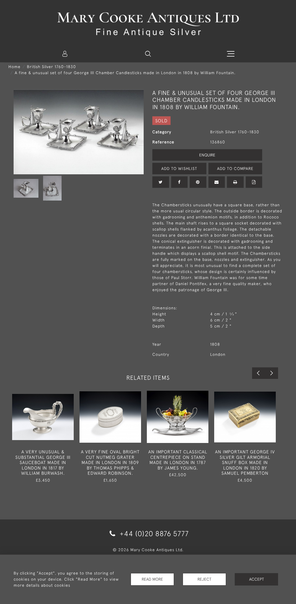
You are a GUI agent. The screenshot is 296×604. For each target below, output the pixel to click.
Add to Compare (235, 168)
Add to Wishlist (179, 168)
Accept (256, 579)
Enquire (207, 155)
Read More (152, 579)
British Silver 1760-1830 (51, 66)
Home (14, 66)
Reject (204, 579)
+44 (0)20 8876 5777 (153, 533)
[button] (148, 53)
